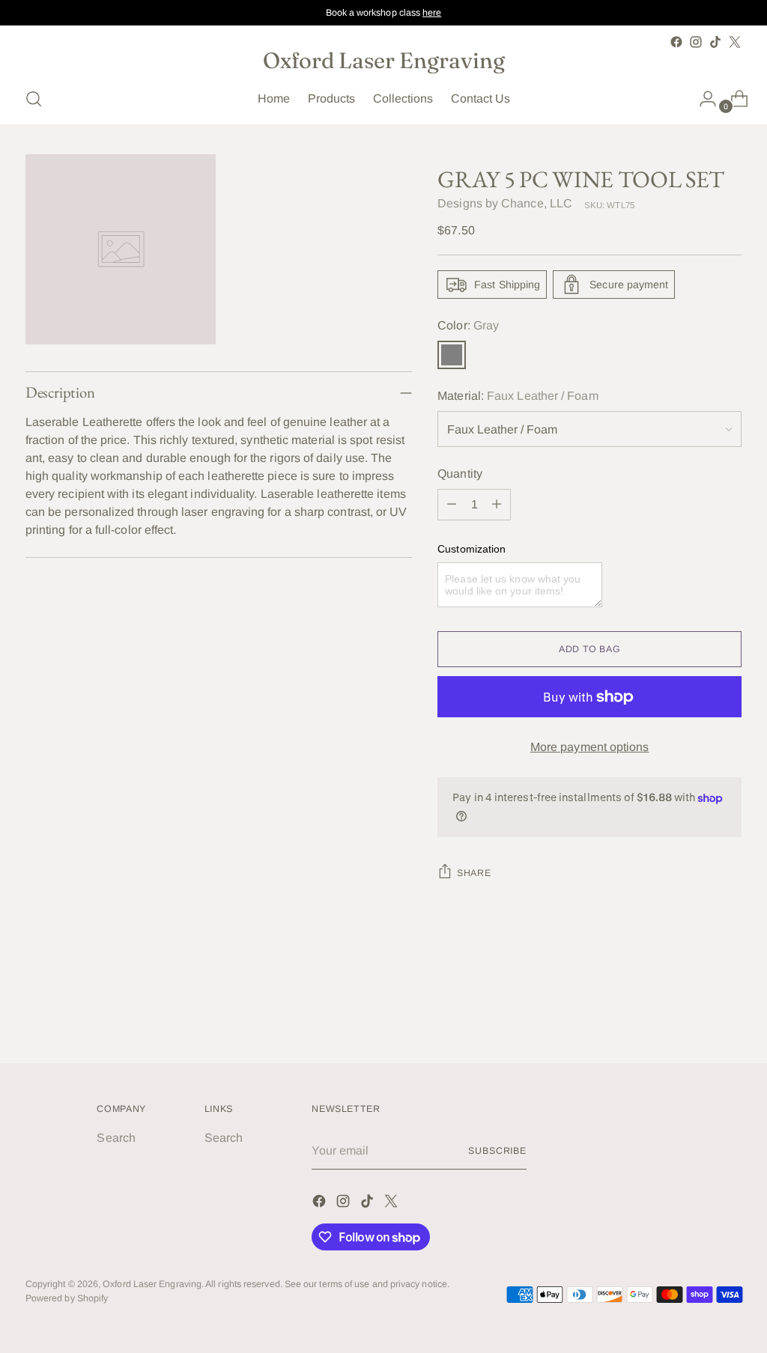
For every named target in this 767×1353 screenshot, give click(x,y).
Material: (517, 395)
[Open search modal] (34, 99)
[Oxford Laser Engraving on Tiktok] (715, 42)
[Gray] (451, 355)
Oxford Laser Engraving (152, 1284)
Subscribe (497, 1151)
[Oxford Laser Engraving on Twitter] (735, 42)
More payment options (589, 747)
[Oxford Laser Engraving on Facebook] (676, 42)
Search (116, 1137)
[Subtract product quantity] (451, 505)
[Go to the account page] (702, 99)
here (431, 12)
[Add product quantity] (496, 505)
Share (474, 873)
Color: (468, 325)
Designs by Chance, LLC (504, 203)
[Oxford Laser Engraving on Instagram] (696, 42)
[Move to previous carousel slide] (694, 1012)
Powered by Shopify (66, 1298)
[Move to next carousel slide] (729, 1011)
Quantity (459, 473)
